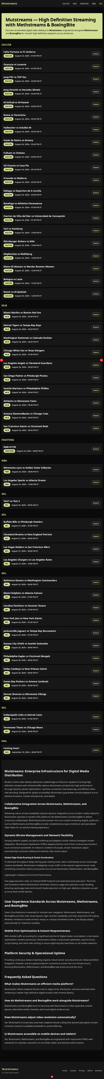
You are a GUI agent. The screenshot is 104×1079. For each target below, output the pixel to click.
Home (64, 1070)
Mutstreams (9, 3)
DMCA (90, 1070)
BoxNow (98, 1070)
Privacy (82, 1070)
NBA (94, 3)
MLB (75, 3)
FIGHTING (84, 3)
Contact (73, 1070)
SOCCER (66, 3)
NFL (100, 3)
